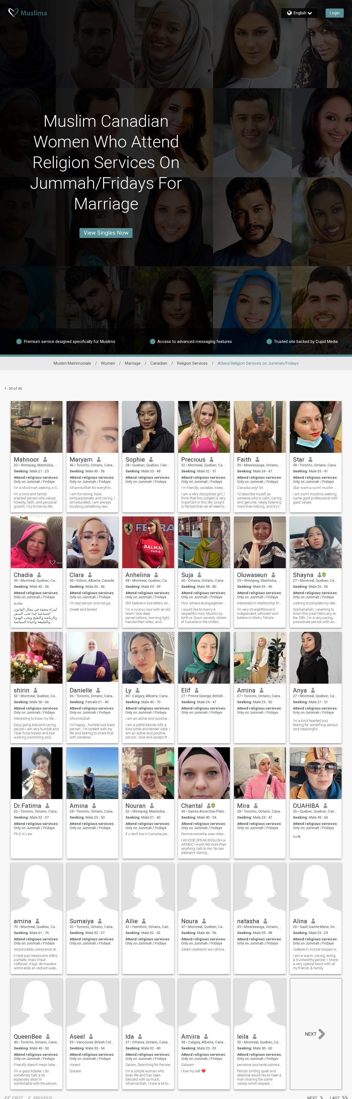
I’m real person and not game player (92, 603)
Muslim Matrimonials (72, 363)
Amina (246, 690)
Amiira (190, 1036)
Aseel (77, 1036)
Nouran (135, 805)
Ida (129, 1036)
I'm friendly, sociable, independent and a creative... (204, 488)
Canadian (158, 363)
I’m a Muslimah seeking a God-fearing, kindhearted (36, 488)
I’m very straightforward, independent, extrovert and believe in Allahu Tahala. (257, 613)
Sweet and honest (83, 609)
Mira (243, 805)
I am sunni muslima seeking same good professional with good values (315, 498)
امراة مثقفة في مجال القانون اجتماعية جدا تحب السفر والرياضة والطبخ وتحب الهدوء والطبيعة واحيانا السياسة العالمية (35, 615)
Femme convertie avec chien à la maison (204, 834)
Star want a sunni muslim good (316, 488)
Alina (300, 921)
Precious (193, 459)
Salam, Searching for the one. (148, 1065)
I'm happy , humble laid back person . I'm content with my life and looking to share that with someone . (92, 731)
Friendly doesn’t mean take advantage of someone (36, 1065)
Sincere (75, 1071)
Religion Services (192, 363)
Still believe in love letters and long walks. (148, 603)
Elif (186, 690)
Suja (187, 574)
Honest (75, 1065)
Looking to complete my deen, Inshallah (316, 603)
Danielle (81, 690)
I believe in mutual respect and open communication (316, 949)
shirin (21, 690)
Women (108, 363)
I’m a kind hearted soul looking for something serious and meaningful (315, 725)
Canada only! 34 (250, 488)
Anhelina (137, 574)
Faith (244, 459)
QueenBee (28, 1036)
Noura (189, 921)
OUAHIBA (306, 805)
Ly (128, 690)
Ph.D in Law (23, 834)
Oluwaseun (252, 574)
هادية (297, 836)
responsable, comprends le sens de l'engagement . (36, 949)
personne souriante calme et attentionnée (260, 1065)
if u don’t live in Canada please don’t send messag (148, 834)
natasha (248, 921)
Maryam (81, 459)
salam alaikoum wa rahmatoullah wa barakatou (204, 949)
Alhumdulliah (80, 718)
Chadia (23, 574)
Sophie (135, 459)
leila (243, 1036)
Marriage (133, 363)
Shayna (303, 574)
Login (335, 12)
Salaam (187, 1065)
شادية (18, 603)
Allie (131, 921)
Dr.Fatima (27, 805)
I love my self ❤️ (193, 1071)
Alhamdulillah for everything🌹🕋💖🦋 (92, 488)
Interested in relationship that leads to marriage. (260, 603)
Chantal (192, 805)
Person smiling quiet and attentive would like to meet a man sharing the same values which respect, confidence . (259, 1077)
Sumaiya (82, 921)
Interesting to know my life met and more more (36, 718)
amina (22, 921)
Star (298, 459)
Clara (77, 574)
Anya (300, 690)
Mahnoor (26, 459)
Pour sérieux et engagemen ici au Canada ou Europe (204, 603)
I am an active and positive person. (148, 718)
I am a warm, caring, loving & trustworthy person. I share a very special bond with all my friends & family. (315, 962)
